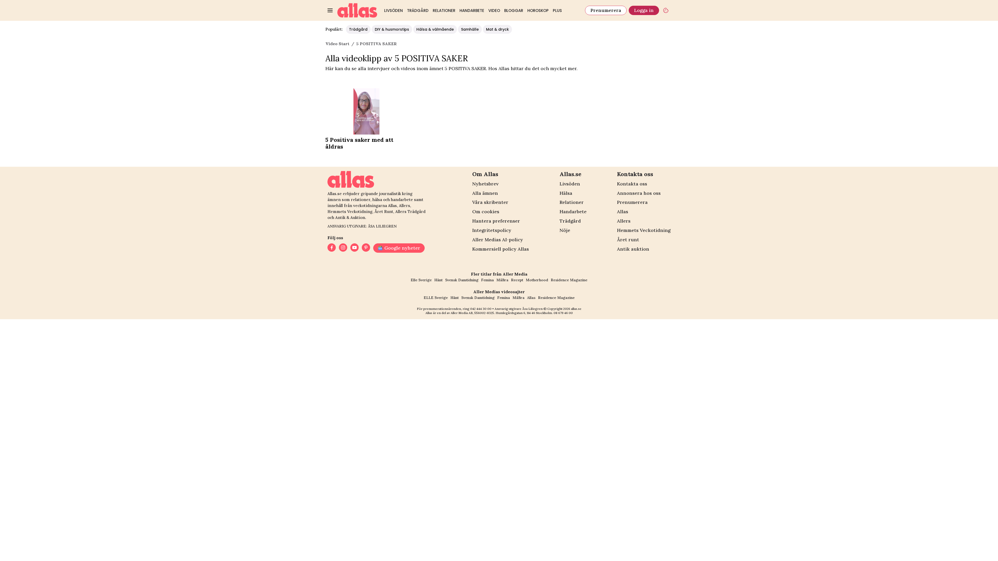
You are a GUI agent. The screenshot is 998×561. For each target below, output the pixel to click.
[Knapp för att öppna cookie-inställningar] (666, 10)
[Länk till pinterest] (366, 248)
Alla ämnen (485, 193)
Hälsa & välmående (435, 29)
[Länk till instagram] (343, 248)
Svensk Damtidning (461, 280)
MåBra (502, 280)
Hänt (438, 280)
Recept (517, 280)
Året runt (628, 240)
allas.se (576, 309)
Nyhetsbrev (485, 184)
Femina (487, 280)
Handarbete (471, 10)
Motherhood (537, 280)
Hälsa (566, 193)
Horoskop (538, 10)
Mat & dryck (497, 29)
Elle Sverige (421, 280)
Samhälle (470, 29)
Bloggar (513, 10)
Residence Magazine (569, 280)
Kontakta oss (632, 184)
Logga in (644, 10)
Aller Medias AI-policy (497, 240)
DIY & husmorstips (392, 29)
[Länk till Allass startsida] (357, 10)
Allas (622, 212)
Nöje (565, 230)
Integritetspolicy (491, 230)
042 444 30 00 (480, 309)
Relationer (444, 10)
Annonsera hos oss (639, 193)
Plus (557, 10)
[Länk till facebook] (331, 248)
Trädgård (418, 10)
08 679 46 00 (563, 313)
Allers (624, 221)
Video (494, 10)
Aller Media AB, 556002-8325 (472, 313)
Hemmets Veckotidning (644, 230)
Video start (337, 43)
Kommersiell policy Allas (500, 249)
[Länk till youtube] (354, 248)
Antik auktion (633, 249)
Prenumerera (605, 10)
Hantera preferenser (496, 221)
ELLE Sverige (436, 297)
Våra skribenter (490, 202)
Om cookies (485, 212)
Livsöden (393, 10)
